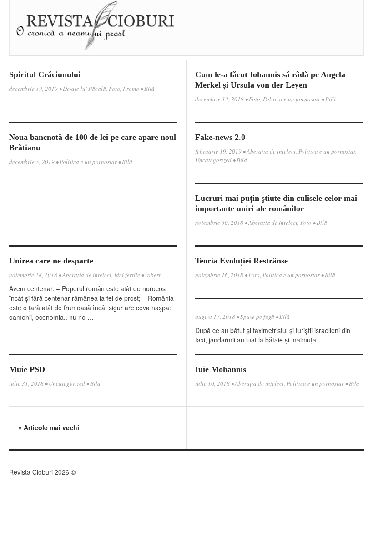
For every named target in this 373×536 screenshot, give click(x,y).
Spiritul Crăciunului (45, 74)
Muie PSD (27, 369)
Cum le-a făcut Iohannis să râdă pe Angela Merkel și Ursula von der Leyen (270, 79)
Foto (114, 88)
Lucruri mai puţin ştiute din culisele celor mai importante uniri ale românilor (276, 203)
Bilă (149, 88)
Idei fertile (127, 275)
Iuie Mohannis (220, 369)
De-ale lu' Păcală (84, 88)
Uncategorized (213, 160)
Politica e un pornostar (291, 99)
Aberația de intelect (271, 151)
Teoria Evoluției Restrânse (241, 260)
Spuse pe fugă (257, 317)
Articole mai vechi (48, 427)
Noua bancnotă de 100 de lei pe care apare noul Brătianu (92, 142)
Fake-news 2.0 (220, 137)
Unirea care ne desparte (51, 260)
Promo (131, 88)
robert (153, 275)
